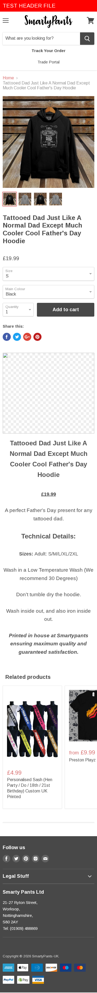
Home (8, 78)
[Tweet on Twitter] (17, 337)
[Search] (87, 38)
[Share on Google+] (27, 337)
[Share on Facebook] (7, 337)
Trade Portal (48, 62)
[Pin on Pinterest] (37, 337)
